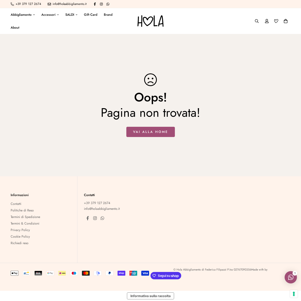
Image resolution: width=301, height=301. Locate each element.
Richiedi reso (19, 243)
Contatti (16, 203)
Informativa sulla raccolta (150, 296)
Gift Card (90, 14)
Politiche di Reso (22, 210)
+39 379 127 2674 (97, 203)
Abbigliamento (21, 14)
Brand (108, 14)
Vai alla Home (150, 131)
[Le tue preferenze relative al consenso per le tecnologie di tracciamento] (294, 294)
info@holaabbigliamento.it (102, 208)
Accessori (48, 14)
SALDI (69, 14)
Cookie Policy (20, 236)
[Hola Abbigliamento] (150, 21)
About (15, 27)
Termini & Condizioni (25, 223)
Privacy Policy (20, 230)
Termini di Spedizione (25, 217)
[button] (285, 21)
